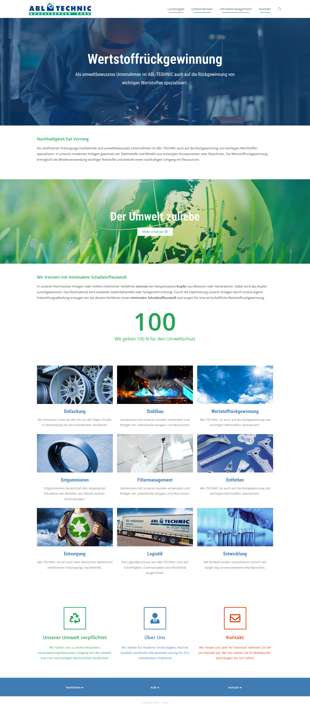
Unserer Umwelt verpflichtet (75, 637)
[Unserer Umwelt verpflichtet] (75, 618)
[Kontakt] (235, 618)
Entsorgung (75, 554)
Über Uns (154, 637)
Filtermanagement (155, 480)
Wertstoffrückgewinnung (235, 411)
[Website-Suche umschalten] (279, 9)
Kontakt (235, 637)
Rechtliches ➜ (75, 687)
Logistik (155, 554)
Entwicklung (235, 554)
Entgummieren (75, 480)
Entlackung (75, 411)
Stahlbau (155, 411)
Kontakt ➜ (235, 687)
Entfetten (235, 480)
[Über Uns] (155, 618)
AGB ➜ (155, 687)
